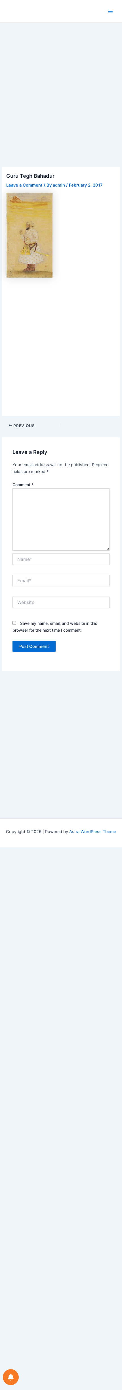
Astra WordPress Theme (92, 831)
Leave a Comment (24, 185)
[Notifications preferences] (11, 1377)
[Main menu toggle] (110, 11)
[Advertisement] (61, 103)
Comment (22, 484)
